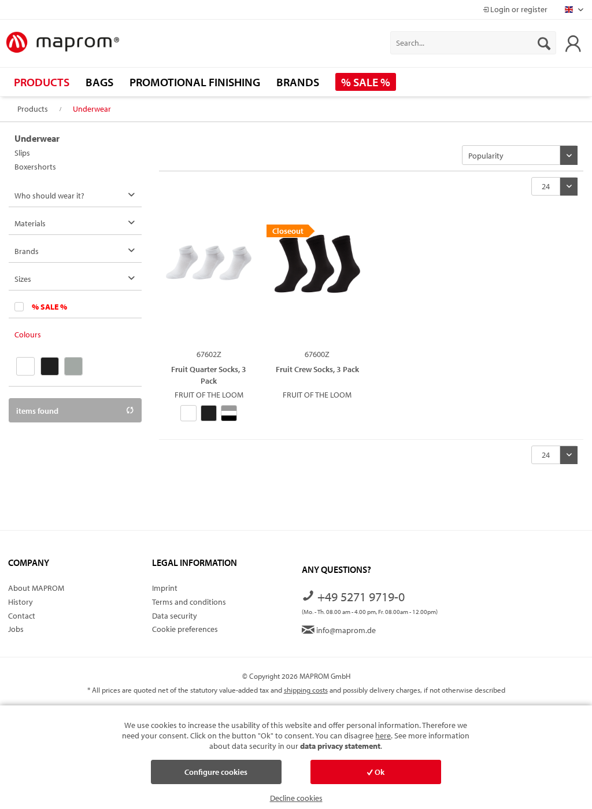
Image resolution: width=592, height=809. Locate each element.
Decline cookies (296, 798)
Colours (27, 334)
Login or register (518, 9)
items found (37, 411)
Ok (378, 772)
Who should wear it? (49, 195)
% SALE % (49, 306)
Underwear (37, 138)
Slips (22, 153)
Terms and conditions (189, 602)
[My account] (573, 42)
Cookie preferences (185, 629)
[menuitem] (473, 42)
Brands (26, 251)
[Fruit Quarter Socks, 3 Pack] (209, 282)
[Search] (544, 42)
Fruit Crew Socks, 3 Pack (317, 369)
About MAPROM (36, 588)
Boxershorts (35, 166)
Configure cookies (215, 772)
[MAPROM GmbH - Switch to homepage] (62, 42)
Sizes (22, 279)
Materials (30, 223)
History (20, 602)
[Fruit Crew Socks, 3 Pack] (317, 282)
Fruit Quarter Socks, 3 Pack (208, 374)
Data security (174, 616)
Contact (21, 616)
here (383, 735)
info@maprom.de (345, 630)
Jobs (16, 629)
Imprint (164, 588)
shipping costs (306, 689)
